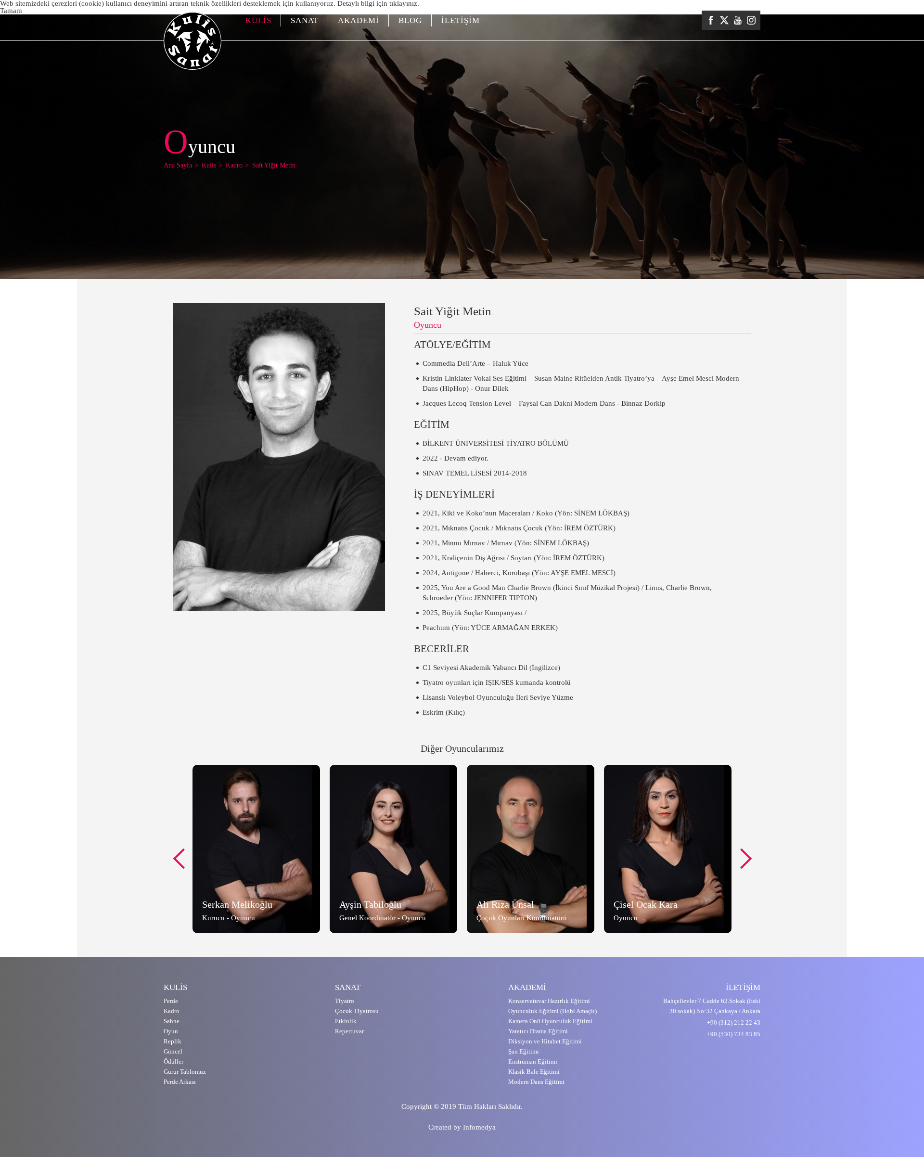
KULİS (258, 20)
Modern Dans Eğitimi (536, 1081)
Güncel (173, 1051)
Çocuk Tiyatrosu (357, 1011)
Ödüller (173, 1061)
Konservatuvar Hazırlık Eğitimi (549, 1000)
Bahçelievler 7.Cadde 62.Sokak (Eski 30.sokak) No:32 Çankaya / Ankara (711, 1006)
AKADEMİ (358, 20)
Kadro (172, 1011)
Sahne (172, 1021)
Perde (171, 1000)
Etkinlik (346, 1021)
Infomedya (479, 1127)
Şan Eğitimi (523, 1051)
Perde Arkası (180, 1081)
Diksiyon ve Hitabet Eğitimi (545, 1041)
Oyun (171, 1031)
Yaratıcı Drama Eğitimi (538, 1031)
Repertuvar (349, 1031)
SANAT (305, 20)
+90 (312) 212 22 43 (733, 1022)
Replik (172, 1041)
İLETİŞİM (460, 20)
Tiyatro (344, 1000)
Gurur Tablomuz (185, 1071)
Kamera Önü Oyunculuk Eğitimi (550, 1021)
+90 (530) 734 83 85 (733, 1034)
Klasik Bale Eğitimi (534, 1071)
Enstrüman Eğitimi (532, 1061)
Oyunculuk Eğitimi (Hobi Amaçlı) (552, 1011)
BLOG (410, 20)
